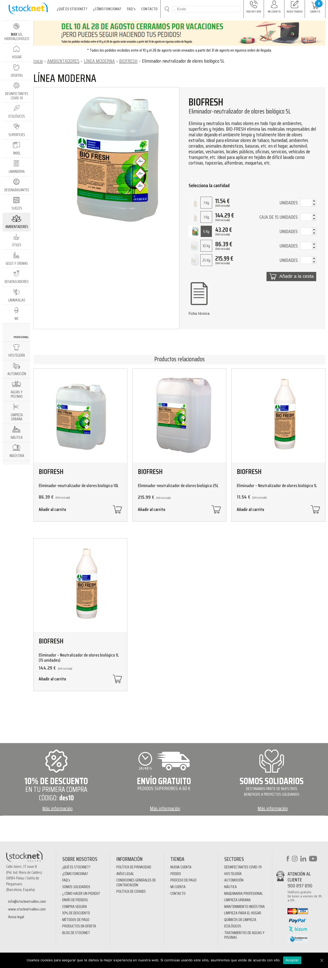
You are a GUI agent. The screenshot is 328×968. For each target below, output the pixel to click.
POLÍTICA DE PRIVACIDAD (133, 867)
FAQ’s (131, 9)
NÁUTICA (230, 887)
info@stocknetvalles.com (27, 901)
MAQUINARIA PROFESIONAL (243, 893)
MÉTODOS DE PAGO (75, 919)
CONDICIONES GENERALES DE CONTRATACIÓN (136, 882)
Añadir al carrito (52, 510)
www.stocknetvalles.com (27, 909)
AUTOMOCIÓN (233, 880)
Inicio (38, 61)
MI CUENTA (178, 887)
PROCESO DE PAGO (183, 880)
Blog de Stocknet (76, 932)
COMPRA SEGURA (74, 906)
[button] (314, 201)
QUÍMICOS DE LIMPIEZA (240, 919)
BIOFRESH (128, 61)
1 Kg (206, 203)
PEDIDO (175, 873)
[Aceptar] (321, 960)
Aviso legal (16, 917)
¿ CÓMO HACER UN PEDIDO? (81, 893)
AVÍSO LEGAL (125, 873)
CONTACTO (149, 9)
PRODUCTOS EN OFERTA (79, 926)
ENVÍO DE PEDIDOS (75, 900)
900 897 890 (300, 885)
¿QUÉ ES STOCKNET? (72, 9)
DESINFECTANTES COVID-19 (243, 867)
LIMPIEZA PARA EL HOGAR (242, 913)
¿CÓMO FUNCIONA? (107, 9)
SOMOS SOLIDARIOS (76, 887)
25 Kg (206, 260)
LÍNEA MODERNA (99, 61)
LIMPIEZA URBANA (237, 900)
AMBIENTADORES (63, 61)
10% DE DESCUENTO (76, 913)
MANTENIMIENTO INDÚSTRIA (244, 906)
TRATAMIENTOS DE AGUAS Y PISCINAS (244, 935)
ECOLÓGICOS (232, 926)
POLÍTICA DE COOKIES (131, 891)
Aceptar (292, 960)
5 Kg (206, 231)
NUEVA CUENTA (180, 867)
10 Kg (206, 246)
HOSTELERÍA (233, 873)
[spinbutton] (308, 203)
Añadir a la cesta (296, 276)
